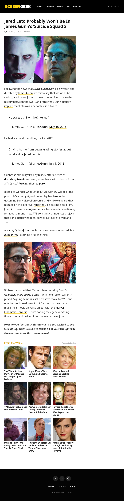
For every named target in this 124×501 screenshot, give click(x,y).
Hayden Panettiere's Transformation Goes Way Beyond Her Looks (63, 411)
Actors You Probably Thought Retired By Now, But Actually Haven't (63, 446)
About (73, 486)
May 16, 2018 (57, 127)
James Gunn (25, 93)
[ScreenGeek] (18, 6)
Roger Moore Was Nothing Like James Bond (38, 374)
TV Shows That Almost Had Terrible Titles (15, 408)
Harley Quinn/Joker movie (21, 230)
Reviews (60, 7)
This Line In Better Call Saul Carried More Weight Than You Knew (39, 446)
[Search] (119, 6)
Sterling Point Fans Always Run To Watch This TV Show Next (15, 445)
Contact (63, 486)
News (39, 7)
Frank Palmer (11, 32)
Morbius (53, 196)
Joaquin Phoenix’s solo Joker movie (25, 209)
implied (8, 106)
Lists (68, 7)
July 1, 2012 (56, 163)
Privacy (51, 486)
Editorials (76, 7)
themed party (25, 183)
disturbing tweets (14, 179)
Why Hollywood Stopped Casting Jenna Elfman (61, 374)
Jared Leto (19, 97)
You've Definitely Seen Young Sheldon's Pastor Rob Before (39, 410)
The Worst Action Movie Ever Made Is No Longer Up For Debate (14, 375)
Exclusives (50, 7)
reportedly (40, 204)
